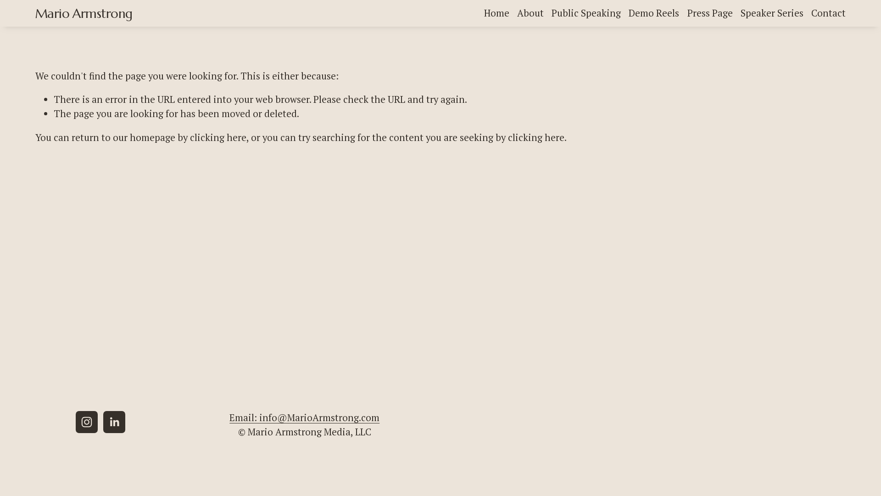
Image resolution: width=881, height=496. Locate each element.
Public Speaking (586, 13)
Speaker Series (772, 13)
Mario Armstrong (84, 14)
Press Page (710, 13)
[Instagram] (87, 422)
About (530, 13)
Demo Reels (654, 13)
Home (496, 13)
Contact (828, 13)
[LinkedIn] (114, 422)
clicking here (218, 137)
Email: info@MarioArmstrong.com (304, 417)
